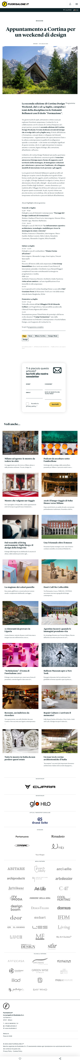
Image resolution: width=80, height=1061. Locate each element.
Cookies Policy (17, 1051)
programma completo (36, 327)
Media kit (6, 1033)
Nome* (28, 384)
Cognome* (48, 384)
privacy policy (31, 406)
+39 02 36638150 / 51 (11, 1023)
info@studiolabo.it (11, 1026)
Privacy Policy (7, 1051)
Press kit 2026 (7, 1036)
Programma (70, 103)
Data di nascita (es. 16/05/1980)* (52, 393)
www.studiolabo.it (11, 1028)
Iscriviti (55, 404)
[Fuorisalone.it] (15, 4)
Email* (28, 392)
